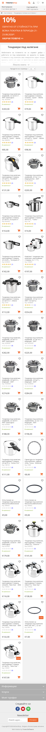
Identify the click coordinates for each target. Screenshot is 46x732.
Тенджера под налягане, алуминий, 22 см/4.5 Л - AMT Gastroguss (11, 96)
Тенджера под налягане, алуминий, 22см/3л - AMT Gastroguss (11, 542)
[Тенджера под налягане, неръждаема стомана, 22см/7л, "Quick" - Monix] (11, 123)
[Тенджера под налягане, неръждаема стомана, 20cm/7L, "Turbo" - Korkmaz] (34, 204)
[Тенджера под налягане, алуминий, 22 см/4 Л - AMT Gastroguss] (11, 407)
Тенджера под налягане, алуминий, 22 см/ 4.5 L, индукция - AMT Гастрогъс (34, 340)
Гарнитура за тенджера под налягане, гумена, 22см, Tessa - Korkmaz (34, 461)
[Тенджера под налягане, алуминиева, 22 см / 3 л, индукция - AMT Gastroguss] (34, 407)
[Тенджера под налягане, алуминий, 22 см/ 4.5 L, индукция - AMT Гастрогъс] (34, 326)
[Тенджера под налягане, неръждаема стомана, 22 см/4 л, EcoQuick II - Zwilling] (11, 204)
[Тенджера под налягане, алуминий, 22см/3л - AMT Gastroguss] (11, 529)
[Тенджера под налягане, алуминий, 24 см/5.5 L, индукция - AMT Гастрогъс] (11, 366)
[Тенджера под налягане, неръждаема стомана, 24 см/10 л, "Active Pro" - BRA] (11, 448)
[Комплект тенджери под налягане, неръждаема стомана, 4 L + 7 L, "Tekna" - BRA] (34, 245)
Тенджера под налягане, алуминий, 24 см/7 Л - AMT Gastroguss (11, 339)
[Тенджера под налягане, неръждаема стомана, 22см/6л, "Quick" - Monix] (34, 82)
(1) (35, 183)
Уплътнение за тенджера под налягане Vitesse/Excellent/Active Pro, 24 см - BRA (11, 502)
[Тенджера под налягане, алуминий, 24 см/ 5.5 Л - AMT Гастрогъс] (34, 285)
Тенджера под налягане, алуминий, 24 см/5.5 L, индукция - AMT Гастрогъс (11, 381)
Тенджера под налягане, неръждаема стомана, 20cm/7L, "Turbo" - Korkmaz (34, 218)
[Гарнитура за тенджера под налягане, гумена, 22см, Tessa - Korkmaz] (34, 448)
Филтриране (7, 7)
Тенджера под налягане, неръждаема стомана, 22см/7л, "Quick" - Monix (11, 136)
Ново (41, 618)
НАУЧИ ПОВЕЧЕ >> (12, 38)
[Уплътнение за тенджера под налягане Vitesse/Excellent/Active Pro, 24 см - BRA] (11, 488)
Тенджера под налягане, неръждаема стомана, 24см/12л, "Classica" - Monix (34, 543)
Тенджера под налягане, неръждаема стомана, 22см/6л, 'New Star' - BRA (11, 583)
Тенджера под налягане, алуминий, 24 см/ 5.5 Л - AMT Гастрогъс (34, 299)
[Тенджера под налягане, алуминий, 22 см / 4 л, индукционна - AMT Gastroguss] (34, 163)
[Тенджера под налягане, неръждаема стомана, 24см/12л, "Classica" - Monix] (34, 529)
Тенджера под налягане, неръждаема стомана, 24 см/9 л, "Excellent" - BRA (11, 178)
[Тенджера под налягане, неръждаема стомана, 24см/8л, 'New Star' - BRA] (11, 610)
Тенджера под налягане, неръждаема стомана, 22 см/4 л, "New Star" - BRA (11, 665)
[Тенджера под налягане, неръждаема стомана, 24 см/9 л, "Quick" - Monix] (34, 123)
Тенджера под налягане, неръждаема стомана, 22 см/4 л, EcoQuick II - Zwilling (11, 218)
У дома (1, 13)
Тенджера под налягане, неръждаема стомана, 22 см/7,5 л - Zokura (11, 299)
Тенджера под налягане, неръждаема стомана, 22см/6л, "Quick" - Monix (34, 96)
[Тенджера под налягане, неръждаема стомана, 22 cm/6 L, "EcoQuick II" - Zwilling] (11, 245)
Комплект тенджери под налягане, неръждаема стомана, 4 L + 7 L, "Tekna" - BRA (34, 259)
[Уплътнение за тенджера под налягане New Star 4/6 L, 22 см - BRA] (34, 610)
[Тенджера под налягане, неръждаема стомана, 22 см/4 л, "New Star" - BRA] (11, 651)
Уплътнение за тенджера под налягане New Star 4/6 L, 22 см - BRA (34, 624)
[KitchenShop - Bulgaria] (11, 3)
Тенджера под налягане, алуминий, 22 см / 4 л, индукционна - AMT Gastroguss (34, 178)
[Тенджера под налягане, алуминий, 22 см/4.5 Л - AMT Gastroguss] (11, 82)
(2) (12, 102)
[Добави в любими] (19, 74)
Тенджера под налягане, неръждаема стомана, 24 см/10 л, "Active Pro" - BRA (11, 462)
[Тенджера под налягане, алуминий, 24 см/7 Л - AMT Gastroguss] (11, 326)
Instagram (28, 709)
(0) (12, 346)
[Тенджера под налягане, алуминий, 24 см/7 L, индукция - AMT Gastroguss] (34, 366)
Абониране (33, 720)
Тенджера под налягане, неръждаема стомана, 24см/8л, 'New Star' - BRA (11, 623)
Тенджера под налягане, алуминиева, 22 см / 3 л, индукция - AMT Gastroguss (34, 421)
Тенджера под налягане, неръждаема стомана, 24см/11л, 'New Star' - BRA (34, 584)
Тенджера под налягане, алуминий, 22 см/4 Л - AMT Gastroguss (11, 421)
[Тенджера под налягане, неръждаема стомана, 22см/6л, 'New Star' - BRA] (11, 569)
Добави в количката (19, 108)
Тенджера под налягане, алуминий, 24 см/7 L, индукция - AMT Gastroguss (34, 381)
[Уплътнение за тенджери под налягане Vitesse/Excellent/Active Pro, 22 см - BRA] (34, 488)
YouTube (23, 709)
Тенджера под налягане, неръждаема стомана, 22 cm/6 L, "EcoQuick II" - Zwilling (11, 259)
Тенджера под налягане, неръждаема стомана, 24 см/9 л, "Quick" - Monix (34, 136)
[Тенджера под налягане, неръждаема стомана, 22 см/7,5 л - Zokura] (11, 285)
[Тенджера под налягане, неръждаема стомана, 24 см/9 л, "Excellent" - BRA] (11, 163)
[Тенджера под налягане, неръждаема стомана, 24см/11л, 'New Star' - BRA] (34, 569)
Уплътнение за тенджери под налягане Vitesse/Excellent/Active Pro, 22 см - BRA (34, 502)
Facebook (18, 709)
